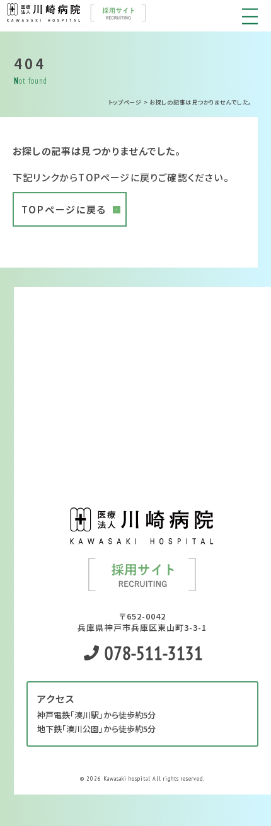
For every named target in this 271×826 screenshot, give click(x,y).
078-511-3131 (152, 652)
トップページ (125, 102)
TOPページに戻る (64, 209)
